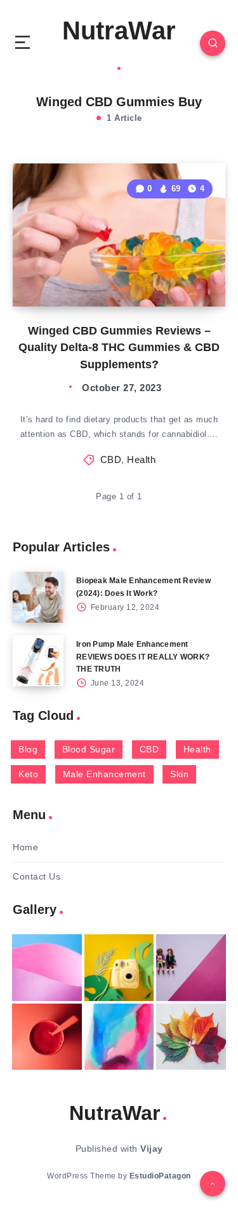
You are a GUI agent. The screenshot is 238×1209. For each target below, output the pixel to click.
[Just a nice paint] (119, 1037)
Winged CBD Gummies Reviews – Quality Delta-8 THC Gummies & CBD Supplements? (119, 347)
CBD (111, 459)
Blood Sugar (89, 749)
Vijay (151, 1148)
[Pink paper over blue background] (47, 967)
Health (141, 459)
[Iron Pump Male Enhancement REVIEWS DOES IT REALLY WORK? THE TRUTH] (38, 660)
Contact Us (36, 876)
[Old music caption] (191, 967)
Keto (28, 774)
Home (25, 847)
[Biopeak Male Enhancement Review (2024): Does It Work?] (38, 597)
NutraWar (119, 31)
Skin (179, 774)
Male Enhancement (104, 774)
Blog (27, 749)
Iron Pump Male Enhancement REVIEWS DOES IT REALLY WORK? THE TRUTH (142, 656)
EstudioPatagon (160, 1175)
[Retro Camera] (119, 967)
